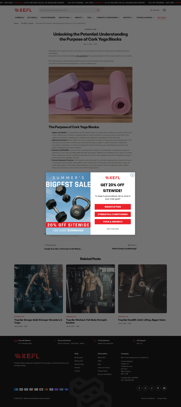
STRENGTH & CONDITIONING (113, 214)
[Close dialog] (132, 175)
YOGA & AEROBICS (113, 221)
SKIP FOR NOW (113, 229)
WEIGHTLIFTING (113, 206)
